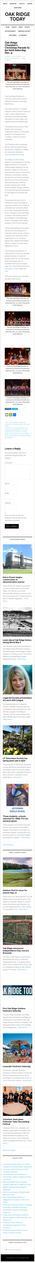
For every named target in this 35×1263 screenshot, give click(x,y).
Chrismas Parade (14, 434)
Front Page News (17, 424)
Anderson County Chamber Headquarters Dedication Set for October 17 (14, 1225)
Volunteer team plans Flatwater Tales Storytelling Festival (16, 1121)
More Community (9, 1150)
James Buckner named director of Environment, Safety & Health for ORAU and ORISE (17, 1176)
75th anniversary (18, 428)
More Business (8, 845)
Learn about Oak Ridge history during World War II (17, 641)
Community (22, 422)
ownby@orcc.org (11, 269)
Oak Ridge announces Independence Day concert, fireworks (16, 950)
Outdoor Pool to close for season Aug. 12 (15, 891)
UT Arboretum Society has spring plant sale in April (15, 759)
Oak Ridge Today (17, 17)
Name (7, 483)
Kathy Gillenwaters (11, 435)
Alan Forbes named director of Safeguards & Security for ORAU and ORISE (16, 1199)
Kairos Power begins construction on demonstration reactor (14, 579)
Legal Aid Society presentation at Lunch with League (17, 699)
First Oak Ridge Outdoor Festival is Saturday (14, 1009)
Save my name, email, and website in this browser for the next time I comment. (15, 517)
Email (7, 493)
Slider (7, 426)
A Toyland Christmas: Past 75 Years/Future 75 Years (16, 432)
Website (8, 503)
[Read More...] (22, 659)
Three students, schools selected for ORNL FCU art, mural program (15, 818)
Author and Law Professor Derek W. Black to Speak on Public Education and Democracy (17, 1217)
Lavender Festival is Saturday (17, 1066)
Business (15, 422)
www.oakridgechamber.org (14, 155)
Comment (9, 463)
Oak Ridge (27, 424)
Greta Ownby (24, 434)
